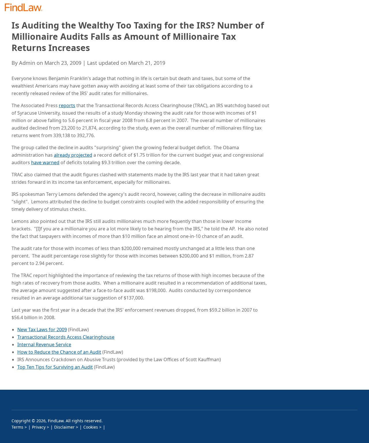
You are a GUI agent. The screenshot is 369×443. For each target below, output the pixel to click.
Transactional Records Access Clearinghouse (65, 337)
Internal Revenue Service (44, 344)
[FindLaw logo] (26, 8)
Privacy (39, 427)
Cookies (90, 427)
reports (67, 105)
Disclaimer (64, 427)
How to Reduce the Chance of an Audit (59, 352)
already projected (73, 155)
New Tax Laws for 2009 (42, 329)
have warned (45, 162)
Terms (17, 427)
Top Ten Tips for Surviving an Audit (55, 367)
